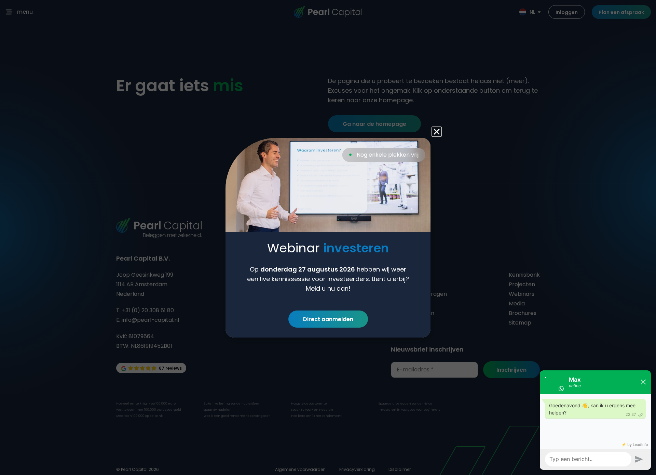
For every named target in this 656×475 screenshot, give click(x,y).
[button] (437, 132)
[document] (328, 237)
